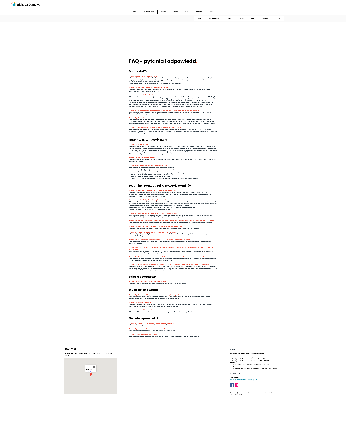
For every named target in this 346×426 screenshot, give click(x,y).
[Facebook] (232, 385)
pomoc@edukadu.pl (192, 242)
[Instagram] (236, 385)
